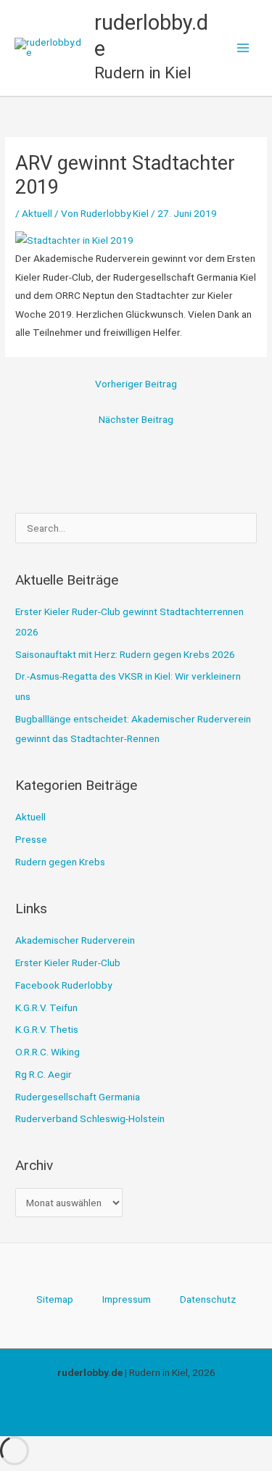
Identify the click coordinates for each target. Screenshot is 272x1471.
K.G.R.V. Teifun (46, 1007)
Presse (31, 839)
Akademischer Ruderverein (75, 940)
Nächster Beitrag (136, 419)
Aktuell (37, 213)
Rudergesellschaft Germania (77, 1097)
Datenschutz (208, 1299)
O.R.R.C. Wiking (47, 1052)
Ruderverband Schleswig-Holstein (90, 1118)
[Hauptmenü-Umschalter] (243, 48)
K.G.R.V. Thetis (46, 1029)
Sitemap (54, 1299)
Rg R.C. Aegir (43, 1074)
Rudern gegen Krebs (60, 862)
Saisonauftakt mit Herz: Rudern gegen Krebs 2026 (125, 654)
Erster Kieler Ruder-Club (67, 962)
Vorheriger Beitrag (136, 384)
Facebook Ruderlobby (63, 985)
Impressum (126, 1299)
